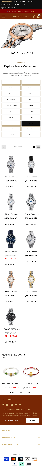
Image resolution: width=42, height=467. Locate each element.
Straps (31, 135)
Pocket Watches (11, 135)
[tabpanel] (11, 375)
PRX (11, 82)
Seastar (11, 94)
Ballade (31, 94)
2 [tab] (13, 392)
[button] (8, 16)
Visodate (11, 88)
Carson (31, 123)
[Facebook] (3, 405)
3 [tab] (15, 392)
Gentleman (31, 88)
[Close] (39, 11)
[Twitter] (20, 405)
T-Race (31, 105)
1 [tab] (10, 392)
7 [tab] (26, 392)
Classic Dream (31, 129)
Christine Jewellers (23, 455)
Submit (33, 420)
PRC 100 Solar (11, 99)
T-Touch (31, 117)
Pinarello (31, 82)
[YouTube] (16, 405)
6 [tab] (23, 392)
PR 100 (31, 111)
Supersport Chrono (11, 129)
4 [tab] (18, 392)
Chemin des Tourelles (11, 105)
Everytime (11, 123)
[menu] (3, 16)
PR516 (11, 117)
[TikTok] (12, 405)
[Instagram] (7, 405)
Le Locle (31, 99)
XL (11, 111)
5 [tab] (21, 392)
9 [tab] (31, 392)
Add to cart (10, 187)
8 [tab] (29, 392)
